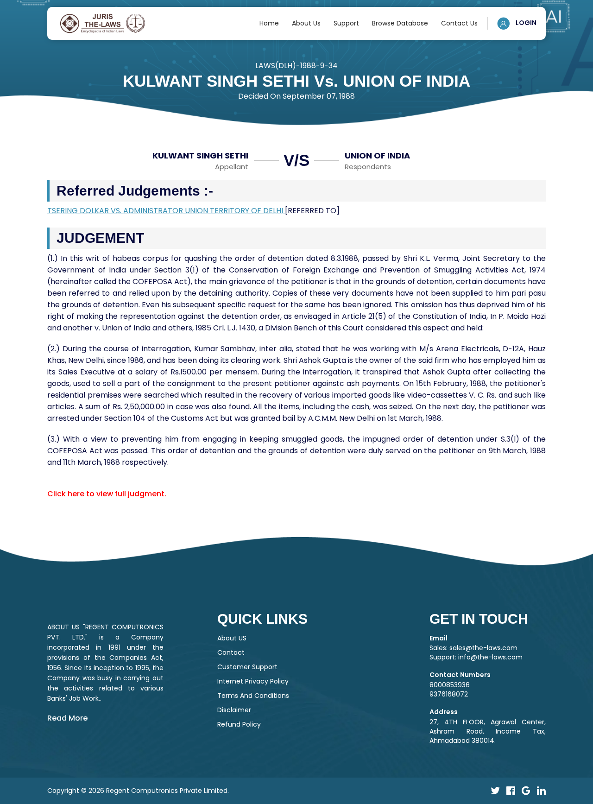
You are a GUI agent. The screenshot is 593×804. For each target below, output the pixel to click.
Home (269, 23)
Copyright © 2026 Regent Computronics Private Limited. (138, 790)
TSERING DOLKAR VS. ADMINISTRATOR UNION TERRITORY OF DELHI (166, 210)
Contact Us (459, 23)
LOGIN (525, 22)
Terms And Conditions (253, 695)
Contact (231, 652)
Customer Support (247, 667)
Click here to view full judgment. (106, 493)
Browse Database (400, 23)
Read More (67, 718)
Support (346, 23)
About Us (306, 23)
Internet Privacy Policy (253, 681)
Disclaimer (234, 710)
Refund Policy (239, 724)
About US (231, 638)
